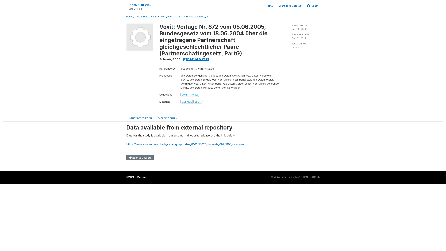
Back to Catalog (141, 157)
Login (315, 6)
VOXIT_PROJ (166, 16)
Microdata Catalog (289, 6)
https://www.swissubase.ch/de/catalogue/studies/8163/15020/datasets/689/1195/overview (185, 144)
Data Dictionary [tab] (167, 118)
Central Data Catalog (146, 16)
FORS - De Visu (140, 5)
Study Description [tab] (140, 118)
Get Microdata (197, 59)
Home (269, 6)
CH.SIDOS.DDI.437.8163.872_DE (191, 16)
